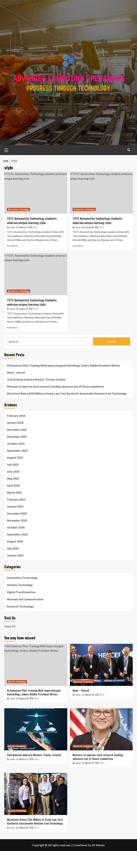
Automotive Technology (18, 209)
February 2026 (16, 415)
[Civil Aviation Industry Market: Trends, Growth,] (35, 729)
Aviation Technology (20, 584)
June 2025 (13, 471)
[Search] (128, 150)
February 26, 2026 (26, 827)
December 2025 (17, 429)
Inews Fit (9, 626)
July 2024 (13, 548)
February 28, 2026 (26, 698)
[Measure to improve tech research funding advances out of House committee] (101, 729)
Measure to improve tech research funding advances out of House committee (55, 386)
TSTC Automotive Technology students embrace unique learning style (32, 220)
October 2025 (16, 443)
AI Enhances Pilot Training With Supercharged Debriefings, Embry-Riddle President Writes (63, 365)
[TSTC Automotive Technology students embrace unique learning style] (35, 193)
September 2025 (17, 450)
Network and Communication (25, 599)
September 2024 (17, 534)
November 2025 (17, 436)
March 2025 (14, 492)
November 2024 (17, 520)
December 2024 (17, 513)
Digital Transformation (21, 592)
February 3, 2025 (25, 227)
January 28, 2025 (91, 227)
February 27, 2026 (26, 759)
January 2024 (15, 555)
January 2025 (15, 506)
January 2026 (15, 422)
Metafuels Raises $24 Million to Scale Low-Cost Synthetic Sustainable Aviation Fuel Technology (67, 393)
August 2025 (15, 457)
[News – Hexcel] (101, 665)
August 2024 (15, 541)
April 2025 (13, 485)
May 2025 (13, 478)
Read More (12, 245)
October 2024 (16, 527)
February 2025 (16, 499)
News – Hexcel (16, 372)
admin (12, 227)
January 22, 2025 (26, 308)
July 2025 (13, 464)
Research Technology (20, 606)
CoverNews (80, 845)
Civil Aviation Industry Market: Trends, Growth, (36, 379)
